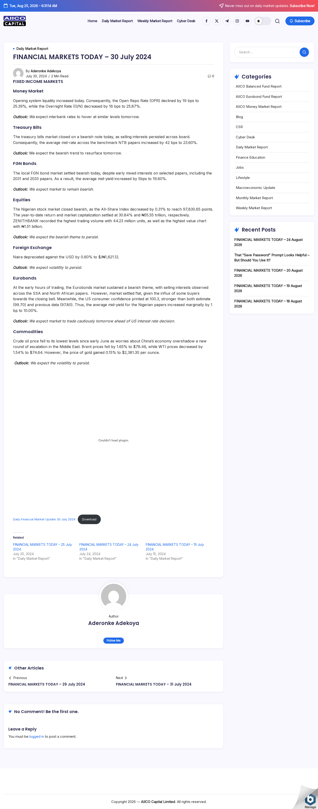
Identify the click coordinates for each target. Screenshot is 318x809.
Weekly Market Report (254, 208)
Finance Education (250, 157)
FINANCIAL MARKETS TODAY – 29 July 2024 (46, 684)
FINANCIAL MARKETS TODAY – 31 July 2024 (154, 684)
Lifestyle (243, 177)
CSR (239, 127)
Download (89, 519)
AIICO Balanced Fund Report (258, 86)
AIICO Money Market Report (258, 106)
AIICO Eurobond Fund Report (259, 96)
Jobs (240, 167)
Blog (239, 117)
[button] (262, 21)
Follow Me (114, 640)
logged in (36, 736)
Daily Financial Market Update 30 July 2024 (44, 519)
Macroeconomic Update (255, 187)
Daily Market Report (252, 147)
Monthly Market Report (254, 198)
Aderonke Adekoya (46, 71)
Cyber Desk (245, 137)
